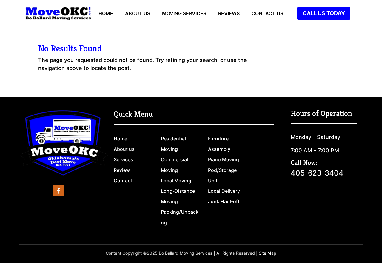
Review (122, 170)
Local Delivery (224, 191)
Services (123, 159)
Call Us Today (324, 13)
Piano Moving (223, 159)
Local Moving (176, 181)
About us (137, 13)
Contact (123, 181)
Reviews (229, 13)
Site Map (267, 253)
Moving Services (184, 13)
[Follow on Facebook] (58, 190)
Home (105, 13)
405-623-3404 (317, 173)
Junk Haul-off (224, 201)
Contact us (267, 13)
